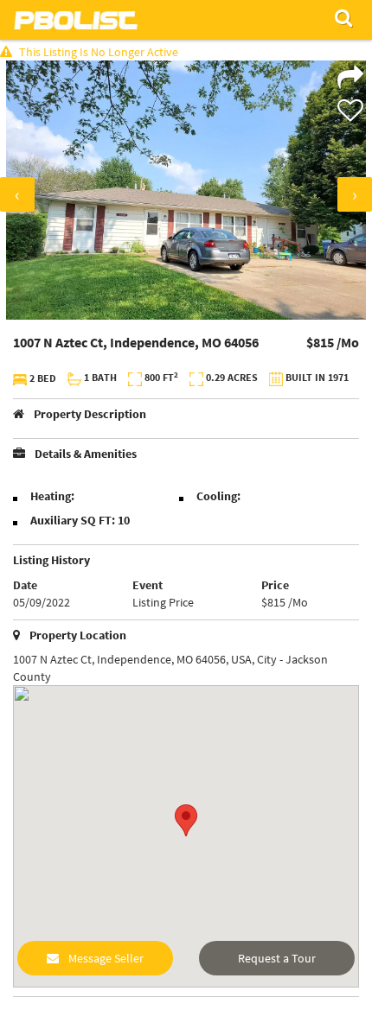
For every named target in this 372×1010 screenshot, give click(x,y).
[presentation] (17, 194)
